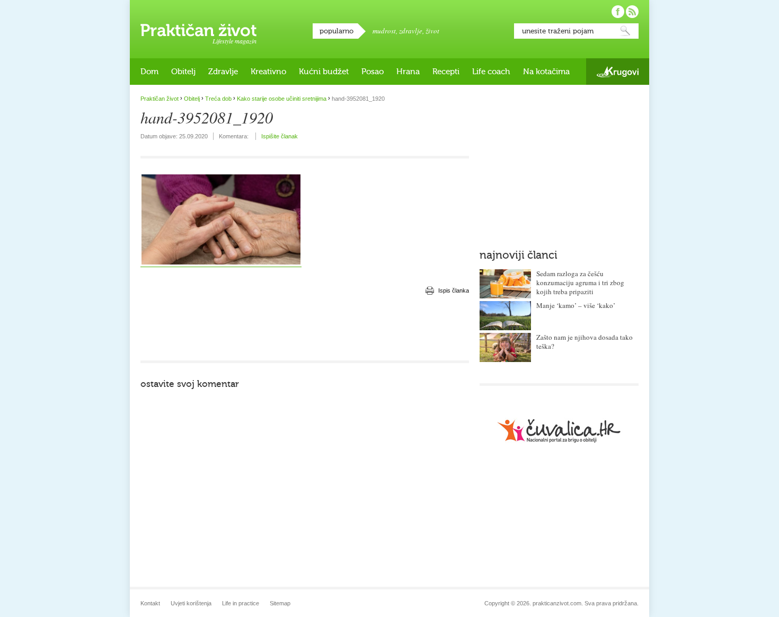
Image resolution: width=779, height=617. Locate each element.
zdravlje (410, 31)
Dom (149, 71)
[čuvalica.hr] (559, 431)
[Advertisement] (305, 329)
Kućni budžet (324, 71)
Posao (372, 71)
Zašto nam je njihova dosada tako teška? (584, 341)
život (432, 31)
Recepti (445, 71)
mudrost (384, 31)
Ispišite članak (279, 136)
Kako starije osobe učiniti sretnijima (281, 98)
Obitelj (183, 71)
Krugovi (618, 71)
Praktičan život (198, 30)
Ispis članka (453, 290)
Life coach (491, 71)
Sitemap (280, 603)
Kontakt (150, 603)
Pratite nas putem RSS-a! (632, 11)
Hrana (408, 71)
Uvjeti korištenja (191, 603)
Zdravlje (223, 71)
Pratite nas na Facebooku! (618, 11)
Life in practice (240, 603)
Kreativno (268, 71)
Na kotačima (546, 71)
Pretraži (625, 31)
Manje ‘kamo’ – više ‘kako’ (575, 305)
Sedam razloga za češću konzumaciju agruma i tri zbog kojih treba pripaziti (580, 282)
